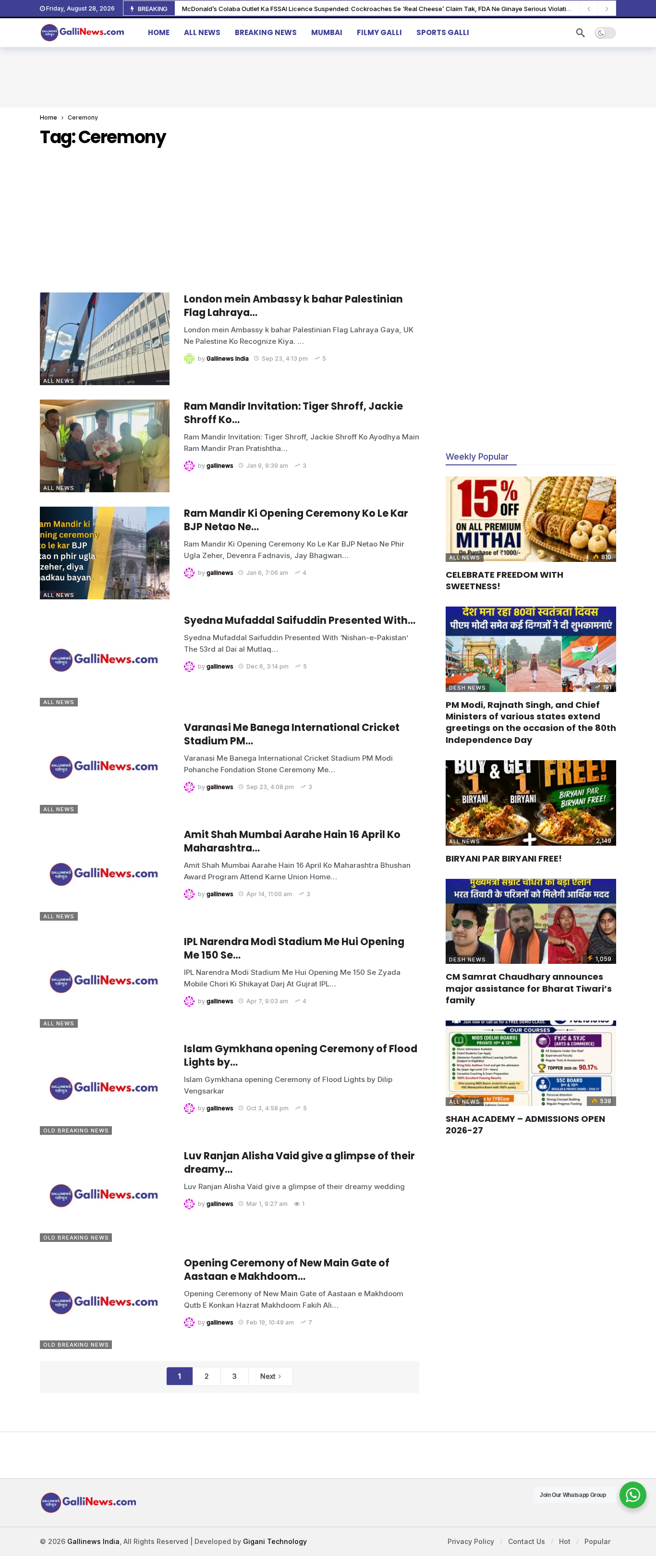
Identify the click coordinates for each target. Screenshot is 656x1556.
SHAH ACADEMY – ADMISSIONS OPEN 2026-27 (525, 1124)
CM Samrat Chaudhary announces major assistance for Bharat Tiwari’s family (529, 988)
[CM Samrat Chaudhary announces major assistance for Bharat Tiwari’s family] (531, 921)
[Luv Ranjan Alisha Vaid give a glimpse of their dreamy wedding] (105, 1195)
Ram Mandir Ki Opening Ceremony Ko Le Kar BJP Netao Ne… (296, 520)
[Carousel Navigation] (597, 8)
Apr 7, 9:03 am (267, 1001)
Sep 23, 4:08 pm (270, 786)
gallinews (220, 465)
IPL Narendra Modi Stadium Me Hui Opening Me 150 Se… (294, 948)
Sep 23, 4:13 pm (285, 358)
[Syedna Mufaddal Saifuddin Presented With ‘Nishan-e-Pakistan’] (105, 660)
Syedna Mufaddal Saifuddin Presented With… (299, 620)
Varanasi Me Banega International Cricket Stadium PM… (292, 734)
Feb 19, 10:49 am (270, 1322)
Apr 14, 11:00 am (269, 894)
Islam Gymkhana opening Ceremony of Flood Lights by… (300, 1055)
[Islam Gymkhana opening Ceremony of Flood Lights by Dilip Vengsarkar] (105, 1088)
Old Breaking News (76, 1130)
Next (268, 1376)
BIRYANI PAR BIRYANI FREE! (504, 858)
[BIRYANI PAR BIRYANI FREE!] (531, 803)
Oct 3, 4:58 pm (267, 1108)
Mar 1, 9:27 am (267, 1203)
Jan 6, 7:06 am (267, 572)
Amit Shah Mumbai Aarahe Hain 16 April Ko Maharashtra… (292, 841)
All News (58, 380)
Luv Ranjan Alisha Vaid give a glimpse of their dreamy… (299, 1162)
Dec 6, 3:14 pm (267, 666)
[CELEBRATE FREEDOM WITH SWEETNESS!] (531, 519)
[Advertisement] (328, 75)
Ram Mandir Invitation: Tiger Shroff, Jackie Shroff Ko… (293, 412)
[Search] (580, 32)
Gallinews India (228, 358)
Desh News (467, 687)
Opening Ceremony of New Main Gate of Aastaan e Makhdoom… (286, 1269)
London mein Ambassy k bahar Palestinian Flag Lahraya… (293, 305)
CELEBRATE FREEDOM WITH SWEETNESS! (504, 580)
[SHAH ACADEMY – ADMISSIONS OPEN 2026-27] (531, 1063)
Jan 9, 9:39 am (267, 465)
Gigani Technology (275, 1541)
